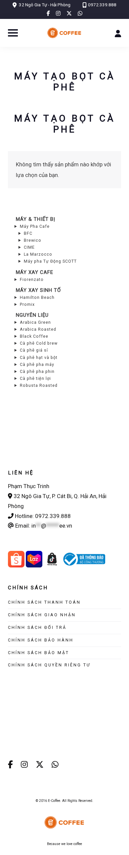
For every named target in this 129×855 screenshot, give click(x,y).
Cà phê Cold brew (39, 343)
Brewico (32, 240)
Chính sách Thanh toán (44, 602)
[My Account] (118, 33)
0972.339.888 (102, 4)
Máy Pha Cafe (35, 226)
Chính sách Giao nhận (42, 614)
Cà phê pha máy (37, 364)
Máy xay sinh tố (38, 290)
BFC (28, 233)
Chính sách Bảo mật (38, 652)
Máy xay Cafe (34, 272)
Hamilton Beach (37, 297)
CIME (29, 247)
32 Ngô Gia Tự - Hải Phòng (44, 4)
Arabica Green (35, 322)
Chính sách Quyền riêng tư (49, 664)
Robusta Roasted (39, 385)
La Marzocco (38, 254)
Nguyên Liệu (32, 315)
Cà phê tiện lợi (35, 378)
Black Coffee (34, 336)
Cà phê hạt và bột (39, 357)
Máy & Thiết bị (35, 219)
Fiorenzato (32, 279)
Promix (27, 304)
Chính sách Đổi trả (37, 627)
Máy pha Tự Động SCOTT (50, 261)
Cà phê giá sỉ (34, 350)
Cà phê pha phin (37, 371)
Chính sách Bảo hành (40, 640)
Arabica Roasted (38, 329)
